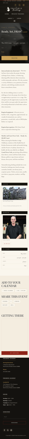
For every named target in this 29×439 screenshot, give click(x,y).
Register (14, 58)
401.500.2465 (7, 243)
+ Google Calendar (8, 290)
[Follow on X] (19, 5)
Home (7, 14)
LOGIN (19, 18)
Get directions (14, 353)
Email (12, 305)
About (10, 18)
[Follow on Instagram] (23, 5)
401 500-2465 (6, 371)
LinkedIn (17, 301)
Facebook (5, 301)
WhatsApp (5, 305)
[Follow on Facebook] (15, 5)
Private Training (18, 14)
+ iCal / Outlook (20, 290)
